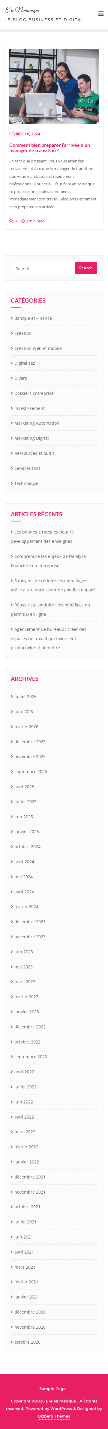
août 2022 (24, 1072)
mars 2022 (24, 1132)
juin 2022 (23, 1102)
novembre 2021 (30, 1192)
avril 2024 (24, 892)
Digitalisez (24, 363)
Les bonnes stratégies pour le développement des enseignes (42, 536)
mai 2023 (23, 967)
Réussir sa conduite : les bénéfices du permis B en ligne (50, 609)
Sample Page (52, 1388)
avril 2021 (24, 1252)
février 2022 (26, 1147)
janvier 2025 (26, 831)
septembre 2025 (30, 771)
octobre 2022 (27, 1042)
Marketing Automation (36, 423)
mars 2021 (24, 1267)
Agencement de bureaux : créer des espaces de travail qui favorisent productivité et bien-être (48, 638)
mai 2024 (23, 877)
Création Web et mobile (38, 348)
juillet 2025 (25, 801)
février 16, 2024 (24, 134)
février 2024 (26, 906)
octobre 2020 (27, 1342)
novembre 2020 (30, 1327)
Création (23, 333)
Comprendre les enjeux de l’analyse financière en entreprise (48, 560)
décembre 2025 (30, 741)
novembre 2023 (30, 937)
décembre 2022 (30, 1027)
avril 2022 (24, 1117)
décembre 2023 (30, 921)
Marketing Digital (31, 438)
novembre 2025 (30, 756)
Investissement (29, 408)
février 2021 (26, 1282)
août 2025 (24, 786)
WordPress (61, 1408)
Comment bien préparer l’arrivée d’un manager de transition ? (49, 147)
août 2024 (24, 861)
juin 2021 (23, 1237)
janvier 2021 (26, 1297)
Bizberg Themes (54, 1416)
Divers (20, 378)
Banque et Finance (33, 318)
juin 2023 (23, 952)
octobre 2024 (27, 846)
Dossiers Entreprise (34, 393)
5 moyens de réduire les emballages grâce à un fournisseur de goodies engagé (53, 585)
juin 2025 (23, 817)
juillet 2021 (25, 1222)
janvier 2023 (26, 1012)
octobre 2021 (27, 1207)
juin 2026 (23, 711)
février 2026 (26, 726)
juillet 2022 (25, 1087)
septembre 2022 (30, 1056)
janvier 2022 (26, 1162)
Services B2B (27, 468)
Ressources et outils (34, 453)
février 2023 (26, 996)
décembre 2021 (30, 1177)
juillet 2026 (25, 696)
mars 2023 (24, 981)
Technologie (26, 483)
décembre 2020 (30, 1312)
